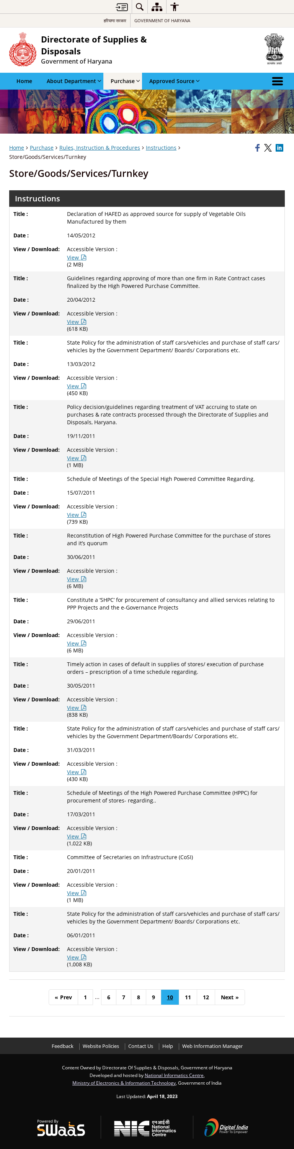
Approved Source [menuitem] (171, 81)
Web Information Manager (212, 1046)
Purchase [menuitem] (123, 81)
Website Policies (101, 1046)
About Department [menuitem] (71, 81)
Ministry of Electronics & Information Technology (124, 1083)
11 (188, 997)
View (73, 257)
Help (167, 1046)
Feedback (63, 1046)
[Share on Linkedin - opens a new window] (280, 147)
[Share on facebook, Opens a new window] (258, 147)
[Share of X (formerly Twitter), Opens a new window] (268, 147)
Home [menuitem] (24, 81)
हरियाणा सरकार (115, 20)
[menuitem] (139, 6)
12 (206, 997)
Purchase (42, 147)
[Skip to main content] (122, 7)
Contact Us (140, 1046)
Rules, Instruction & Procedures (99, 147)
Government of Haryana (162, 20)
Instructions (161, 147)
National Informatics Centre (174, 1075)
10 (170, 997)
